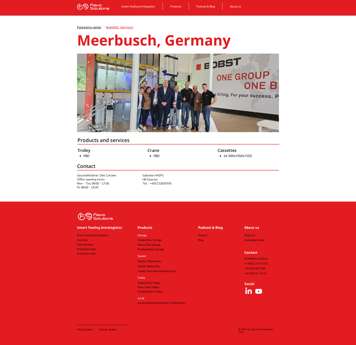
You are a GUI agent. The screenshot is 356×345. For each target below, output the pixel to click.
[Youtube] (259, 291)
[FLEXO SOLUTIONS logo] (93, 7)
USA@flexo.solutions (256, 258)
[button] (161, 235)
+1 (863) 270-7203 (255, 263)
